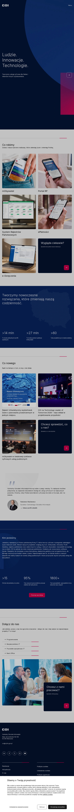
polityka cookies (48, 794)
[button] (19, 807)
